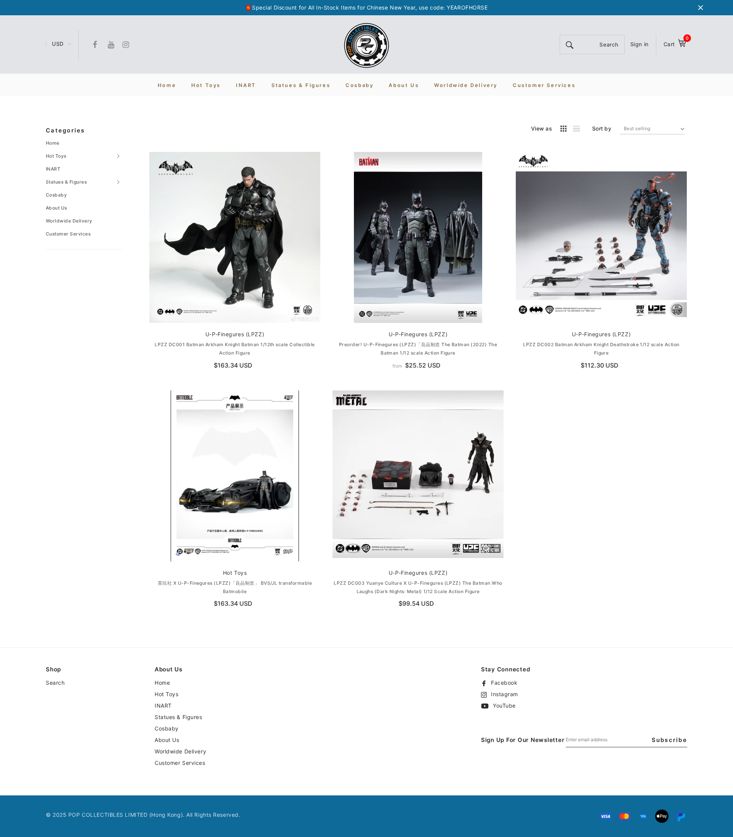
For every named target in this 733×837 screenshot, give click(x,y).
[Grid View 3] (564, 130)
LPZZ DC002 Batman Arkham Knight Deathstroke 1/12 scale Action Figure (601, 349)
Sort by (601, 128)
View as (541, 128)
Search (55, 682)
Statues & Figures (66, 182)
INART (53, 169)
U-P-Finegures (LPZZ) (234, 334)
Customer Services (68, 234)
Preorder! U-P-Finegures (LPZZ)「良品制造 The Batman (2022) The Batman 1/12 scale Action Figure (418, 349)
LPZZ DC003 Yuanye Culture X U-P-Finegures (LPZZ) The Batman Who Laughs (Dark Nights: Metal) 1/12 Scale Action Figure (418, 587)
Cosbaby (56, 195)
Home (53, 143)
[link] (234, 237)
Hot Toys (56, 156)
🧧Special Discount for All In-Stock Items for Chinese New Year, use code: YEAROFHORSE (366, 7)
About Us (56, 208)
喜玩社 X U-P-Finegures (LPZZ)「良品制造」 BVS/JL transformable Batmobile (235, 587)
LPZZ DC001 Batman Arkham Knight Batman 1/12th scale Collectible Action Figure (235, 349)
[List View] (579, 130)
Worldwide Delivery (69, 221)
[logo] (366, 45)
